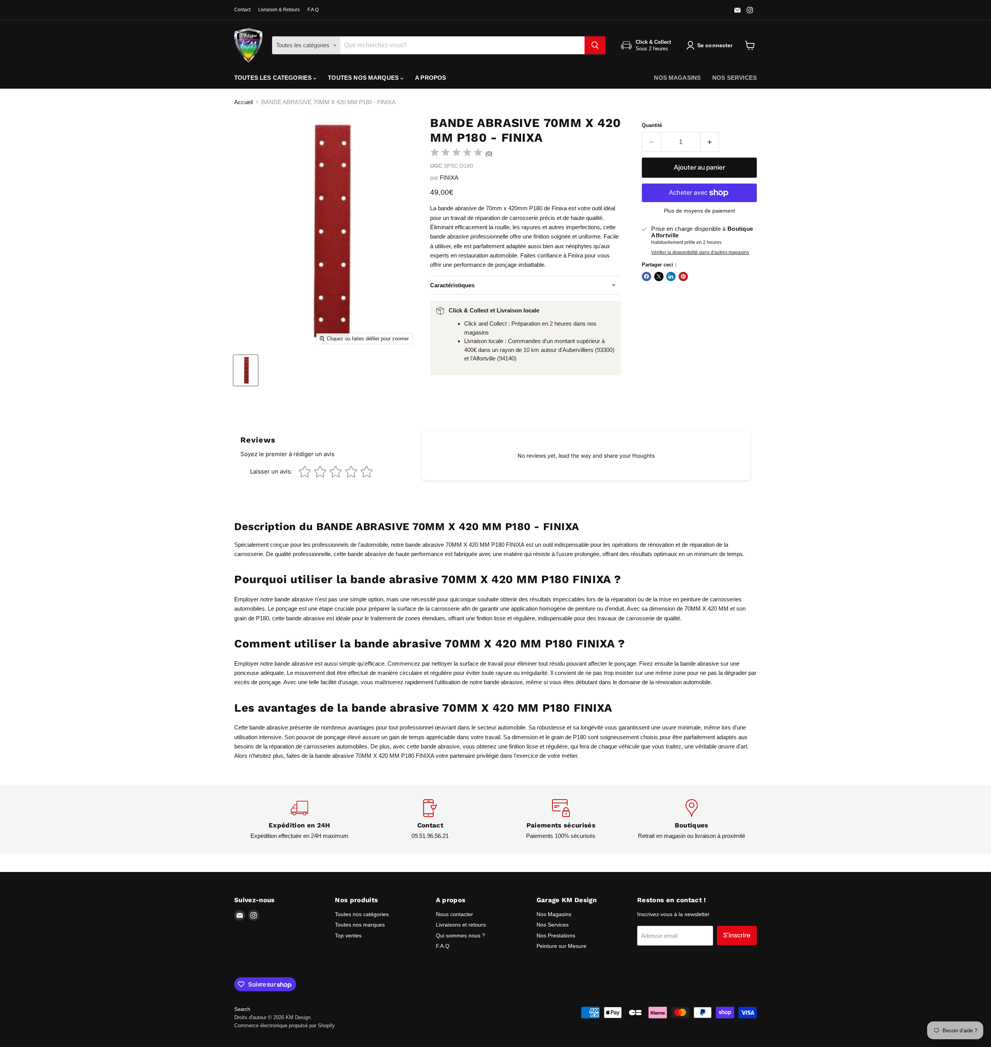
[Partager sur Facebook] (646, 276)
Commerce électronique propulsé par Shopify (284, 1025)
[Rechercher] (595, 45)
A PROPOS (430, 77)
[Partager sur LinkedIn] (671, 276)
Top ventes (348, 935)
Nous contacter (454, 914)
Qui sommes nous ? (460, 935)
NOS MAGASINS (677, 77)
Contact (242, 9)
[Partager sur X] (659, 276)
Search (242, 1009)
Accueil (243, 102)
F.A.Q (313, 9)
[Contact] (430, 819)
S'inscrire (737, 935)
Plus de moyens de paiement (699, 211)
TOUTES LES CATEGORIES (273, 77)
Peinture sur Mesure (561, 946)
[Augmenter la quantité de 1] (710, 142)
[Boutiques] (691, 819)
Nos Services (553, 925)
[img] (456, 153)
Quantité (652, 125)
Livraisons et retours (461, 925)
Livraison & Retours (279, 9)
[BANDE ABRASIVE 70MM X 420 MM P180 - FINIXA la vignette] (245, 370)
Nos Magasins (554, 914)
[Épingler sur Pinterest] (683, 276)
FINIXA (449, 177)
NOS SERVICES (734, 77)
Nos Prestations (556, 935)
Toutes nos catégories (362, 914)
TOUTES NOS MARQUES (364, 77)
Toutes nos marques (360, 925)
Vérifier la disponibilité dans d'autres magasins (700, 252)
